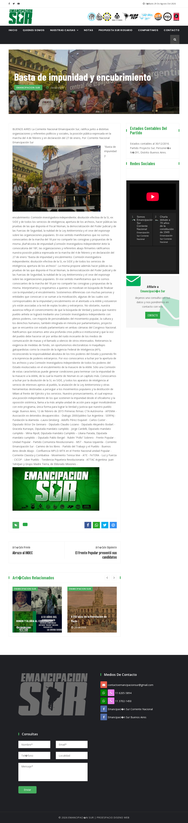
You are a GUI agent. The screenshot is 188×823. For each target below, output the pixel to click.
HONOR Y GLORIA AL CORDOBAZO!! (34, 621)
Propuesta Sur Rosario (116, 30)
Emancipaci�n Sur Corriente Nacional (130, 709)
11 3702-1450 (123, 701)
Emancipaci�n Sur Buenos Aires (127, 717)
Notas (88, 30)
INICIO (13, 30)
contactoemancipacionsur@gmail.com (130, 685)
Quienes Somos (34, 30)
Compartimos (148, 30)
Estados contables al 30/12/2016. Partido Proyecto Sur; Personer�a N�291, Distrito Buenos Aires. (150, 148)
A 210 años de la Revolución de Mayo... (89, 619)
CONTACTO (171, 30)
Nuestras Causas (62, 30)
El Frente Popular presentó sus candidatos (96, 552)
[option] (37, 609)
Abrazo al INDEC (22, 550)
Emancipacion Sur (28, 87)
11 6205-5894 (123, 693)
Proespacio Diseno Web (113, 817)
